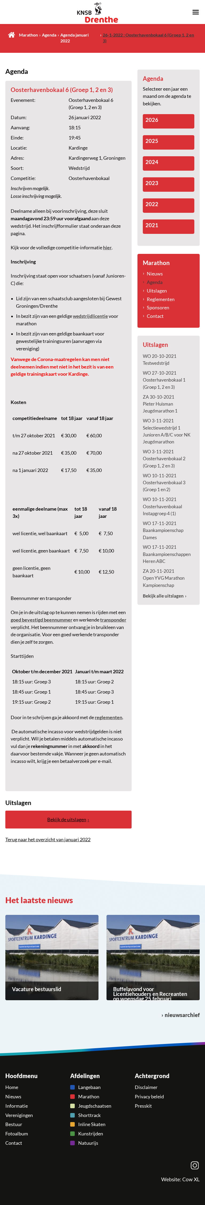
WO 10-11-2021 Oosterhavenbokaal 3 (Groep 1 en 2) (164, 482)
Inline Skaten (91, 1124)
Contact (155, 316)
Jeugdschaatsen (94, 1105)
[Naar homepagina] (102, 13)
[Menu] (195, 11)
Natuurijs (88, 1143)
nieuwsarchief (182, 1015)
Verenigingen (19, 1115)
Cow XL (191, 1179)
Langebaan (89, 1087)
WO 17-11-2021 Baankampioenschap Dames (163, 530)
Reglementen (161, 299)
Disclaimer (146, 1087)
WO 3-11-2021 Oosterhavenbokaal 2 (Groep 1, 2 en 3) (164, 458)
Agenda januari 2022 (74, 38)
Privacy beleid (149, 1096)
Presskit (143, 1105)
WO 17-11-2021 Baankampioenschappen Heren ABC (167, 554)
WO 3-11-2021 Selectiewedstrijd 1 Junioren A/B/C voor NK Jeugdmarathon (167, 431)
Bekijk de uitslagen (66, 819)
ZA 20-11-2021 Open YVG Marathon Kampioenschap (163, 578)
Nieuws (155, 273)
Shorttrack (89, 1115)
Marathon (28, 35)
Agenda (49, 35)
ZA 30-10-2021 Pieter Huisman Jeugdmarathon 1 (160, 404)
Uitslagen (157, 290)
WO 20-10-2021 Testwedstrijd (159, 360)
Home (11, 35)
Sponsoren (158, 307)
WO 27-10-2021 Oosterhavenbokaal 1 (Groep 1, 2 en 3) (164, 380)
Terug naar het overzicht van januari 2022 (47, 839)
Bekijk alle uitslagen (163, 595)
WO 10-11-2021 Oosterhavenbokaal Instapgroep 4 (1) (162, 506)
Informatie (16, 1105)
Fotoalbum (16, 1133)
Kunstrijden (90, 1133)
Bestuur (13, 1124)
